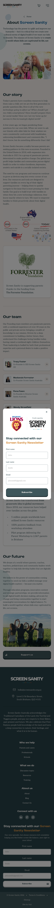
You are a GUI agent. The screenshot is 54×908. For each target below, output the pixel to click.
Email (8, 475)
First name (10, 449)
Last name (10, 462)
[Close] (48, 412)
